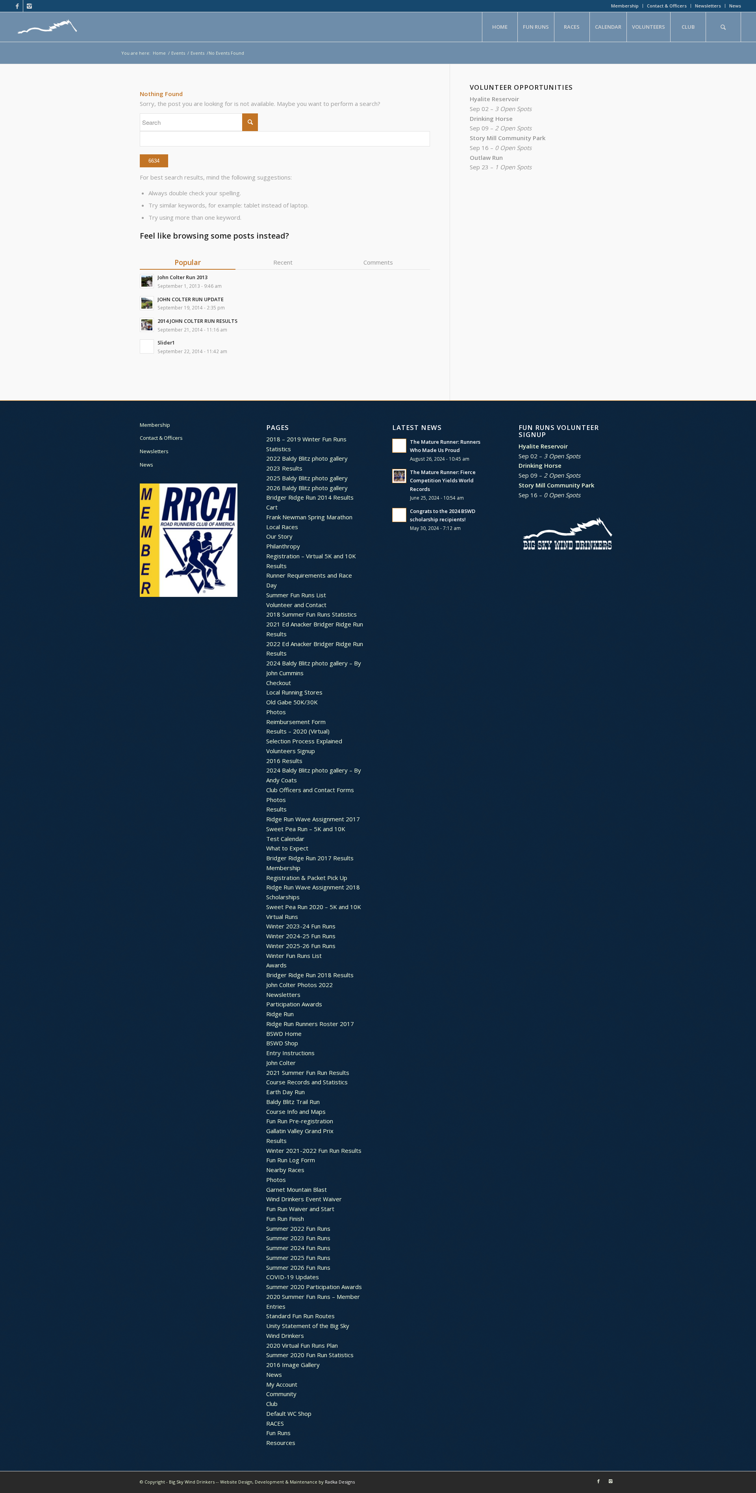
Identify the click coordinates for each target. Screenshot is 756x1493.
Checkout (278, 683)
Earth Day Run (285, 1092)
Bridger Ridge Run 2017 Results (310, 858)
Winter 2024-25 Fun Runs (300, 936)
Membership (625, 6)
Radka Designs (340, 1482)
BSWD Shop (282, 1043)
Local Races (282, 527)
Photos (276, 712)
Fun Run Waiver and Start (300, 1209)
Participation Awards (294, 1004)
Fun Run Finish (285, 1219)
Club (272, 1404)
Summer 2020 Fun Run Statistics (310, 1355)
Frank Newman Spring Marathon (309, 517)
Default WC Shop (288, 1413)
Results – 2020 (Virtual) (298, 731)
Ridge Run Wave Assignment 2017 (313, 819)
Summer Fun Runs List (296, 595)
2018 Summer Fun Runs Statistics (311, 614)
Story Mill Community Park (507, 138)
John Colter (281, 1063)
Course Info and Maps (296, 1111)
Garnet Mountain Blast (296, 1189)
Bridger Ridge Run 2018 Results (310, 975)
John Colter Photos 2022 (299, 985)
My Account (281, 1384)
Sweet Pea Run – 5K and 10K (305, 829)
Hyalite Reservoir (494, 99)
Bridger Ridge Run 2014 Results (310, 497)
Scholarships (283, 897)
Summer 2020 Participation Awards (314, 1287)
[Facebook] (17, 6)
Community (281, 1394)
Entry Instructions (290, 1053)
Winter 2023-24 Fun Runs (300, 926)
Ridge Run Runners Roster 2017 (310, 1024)
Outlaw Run (486, 157)
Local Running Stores (294, 692)
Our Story (279, 536)
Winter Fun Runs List (294, 956)
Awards (276, 965)
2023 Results (284, 468)
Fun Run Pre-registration (299, 1121)
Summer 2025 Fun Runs (298, 1257)
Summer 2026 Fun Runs (298, 1267)
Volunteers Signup (290, 751)
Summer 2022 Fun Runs (298, 1228)
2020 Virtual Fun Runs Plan (302, 1345)
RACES (275, 1423)
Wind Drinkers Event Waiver (304, 1199)
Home (159, 53)
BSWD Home (284, 1033)
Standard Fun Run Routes (300, 1316)
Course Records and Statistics (307, 1082)
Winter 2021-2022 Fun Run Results (313, 1150)
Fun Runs (278, 1433)
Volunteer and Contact (296, 605)
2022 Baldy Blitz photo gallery (307, 458)
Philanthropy (283, 546)
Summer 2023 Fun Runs (298, 1238)
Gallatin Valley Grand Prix (300, 1131)
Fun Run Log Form (290, 1160)
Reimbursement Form (296, 722)
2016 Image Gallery (293, 1365)
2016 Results (284, 761)
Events (178, 53)
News (735, 6)
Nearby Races (285, 1170)
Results (276, 566)
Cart (272, 507)
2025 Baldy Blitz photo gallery (307, 478)
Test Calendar (285, 839)
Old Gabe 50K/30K (292, 702)
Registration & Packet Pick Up (306, 878)
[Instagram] (29, 6)
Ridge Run (280, 1014)
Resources (280, 1443)
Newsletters (708, 6)
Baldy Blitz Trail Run (293, 1102)
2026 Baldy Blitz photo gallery (307, 488)
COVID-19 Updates (292, 1277)
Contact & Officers (667, 6)
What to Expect (287, 848)
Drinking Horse (491, 118)
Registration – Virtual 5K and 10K (311, 556)
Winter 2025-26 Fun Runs (300, 946)
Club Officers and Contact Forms (310, 790)
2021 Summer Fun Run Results (307, 1072)
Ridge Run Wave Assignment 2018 (313, 887)
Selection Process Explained (304, 741)
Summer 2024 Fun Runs (298, 1248)
